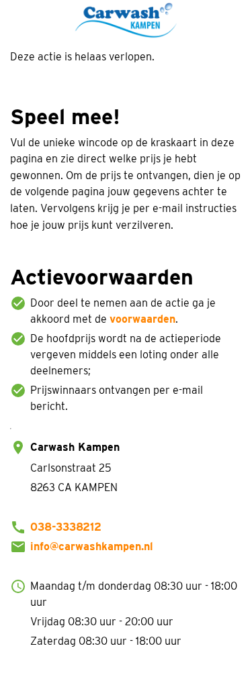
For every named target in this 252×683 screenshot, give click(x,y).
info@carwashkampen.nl (91, 546)
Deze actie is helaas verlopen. (82, 56)
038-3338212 (65, 527)
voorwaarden (142, 319)
